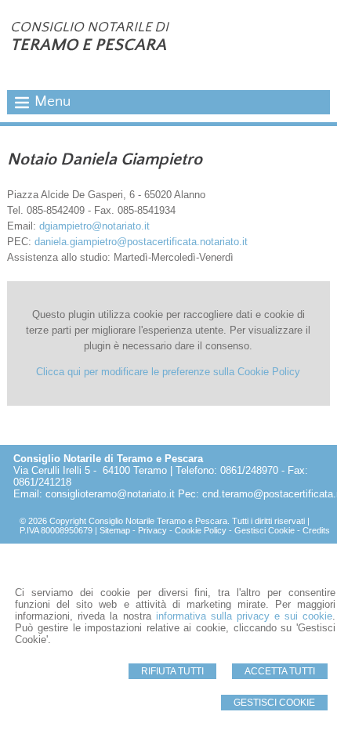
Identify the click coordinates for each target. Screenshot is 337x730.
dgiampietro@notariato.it (94, 226)
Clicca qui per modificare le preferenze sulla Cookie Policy (168, 372)
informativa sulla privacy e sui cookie (244, 616)
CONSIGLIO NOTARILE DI (89, 27)
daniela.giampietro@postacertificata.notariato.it (141, 242)
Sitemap (115, 530)
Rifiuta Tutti (172, 671)
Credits (316, 530)
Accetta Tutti (280, 671)
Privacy (152, 530)
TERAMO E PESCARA (88, 45)
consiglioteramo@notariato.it (110, 494)
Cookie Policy (200, 530)
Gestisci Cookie (274, 702)
